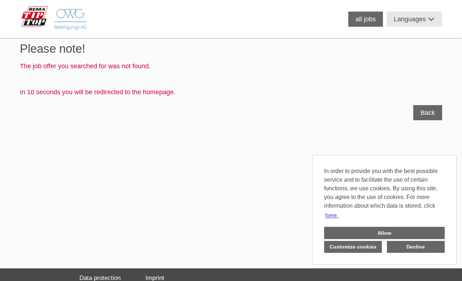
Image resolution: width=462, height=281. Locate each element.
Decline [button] (415, 247)
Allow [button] (384, 233)
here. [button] (331, 215)
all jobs (366, 19)
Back (427, 112)
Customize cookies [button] (353, 247)
